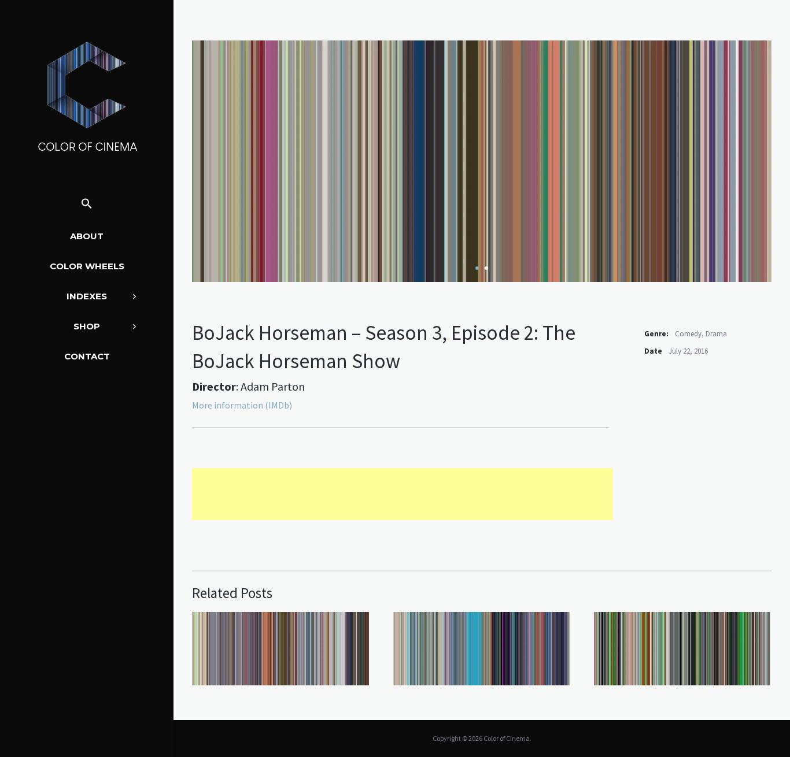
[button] (86, 204)
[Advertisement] (402, 494)
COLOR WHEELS (87, 266)
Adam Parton (273, 386)
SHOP (86, 326)
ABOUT (87, 236)
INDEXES (87, 296)
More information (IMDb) (242, 405)
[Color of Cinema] (87, 96)
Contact (87, 356)
